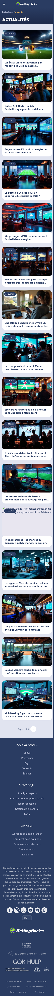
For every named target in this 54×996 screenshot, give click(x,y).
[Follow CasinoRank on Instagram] (17, 910)
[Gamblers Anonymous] (37, 970)
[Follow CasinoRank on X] (23, 910)
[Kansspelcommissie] (27, 945)
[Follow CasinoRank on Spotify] (37, 910)
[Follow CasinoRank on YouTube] (30, 910)
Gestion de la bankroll (27, 808)
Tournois (27, 768)
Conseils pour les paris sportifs (27, 798)
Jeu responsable (27, 803)
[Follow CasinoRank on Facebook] (10, 910)
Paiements (27, 758)
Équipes (27, 773)
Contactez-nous (27, 849)
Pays (27, 763)
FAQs (27, 814)
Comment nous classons (27, 844)
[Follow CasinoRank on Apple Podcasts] (44, 910)
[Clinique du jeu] (17, 970)
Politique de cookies (14, 981)
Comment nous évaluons (27, 839)
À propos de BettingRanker (27, 833)
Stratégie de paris (27, 793)
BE (25, 917)
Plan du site (27, 854)
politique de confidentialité (36, 986)
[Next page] (33, 729)
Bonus (27, 752)
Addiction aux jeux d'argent (37, 981)
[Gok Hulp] (27, 961)
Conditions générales (18, 992)
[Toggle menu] (4, 4)
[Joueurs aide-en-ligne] (26, 953)
